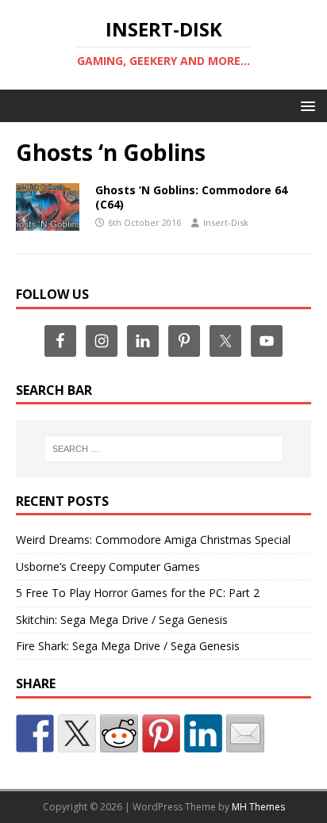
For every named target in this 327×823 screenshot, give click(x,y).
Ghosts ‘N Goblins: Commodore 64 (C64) (191, 197)
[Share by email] (245, 733)
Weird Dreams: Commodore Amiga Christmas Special (153, 539)
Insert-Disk (225, 222)
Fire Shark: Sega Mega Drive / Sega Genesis (128, 645)
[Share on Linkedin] (203, 733)
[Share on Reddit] (119, 733)
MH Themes (258, 806)
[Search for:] (164, 448)
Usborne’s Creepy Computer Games (108, 566)
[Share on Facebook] (35, 733)
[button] (305, 105)
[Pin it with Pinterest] (161, 733)
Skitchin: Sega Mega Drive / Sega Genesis (122, 619)
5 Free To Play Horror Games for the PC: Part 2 (138, 592)
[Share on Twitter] (77, 733)
